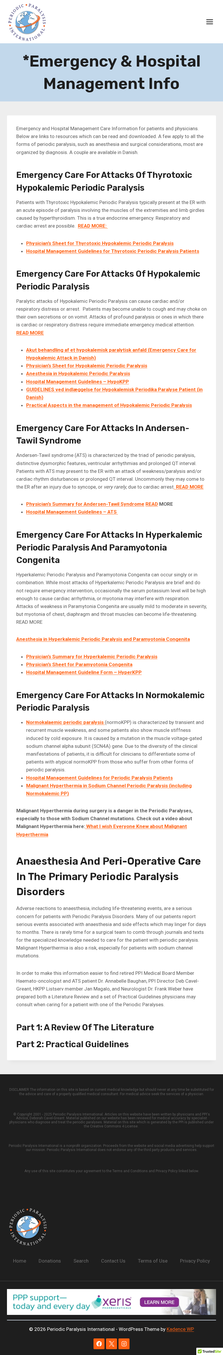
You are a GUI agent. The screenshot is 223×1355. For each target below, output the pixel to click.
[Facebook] (98, 1343)
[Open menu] (209, 21)
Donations (50, 1261)
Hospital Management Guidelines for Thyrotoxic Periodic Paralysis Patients (112, 251)
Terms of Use (153, 1261)
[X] (111, 1343)
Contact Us (113, 1261)
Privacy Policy (195, 1261)
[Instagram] (123, 1343)
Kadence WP (180, 1329)
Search (81, 1261)
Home (19, 1261)
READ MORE (30, 333)
